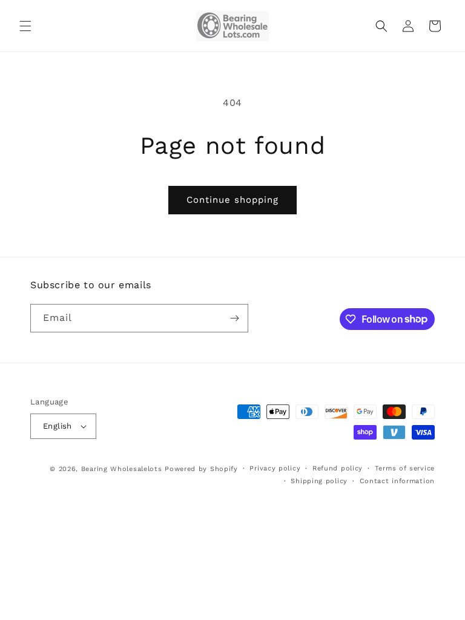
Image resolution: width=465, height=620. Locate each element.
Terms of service (405, 468)
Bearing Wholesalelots (121, 469)
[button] (25, 26)
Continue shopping (232, 199)
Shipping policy (319, 481)
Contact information (397, 481)
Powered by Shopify (201, 469)
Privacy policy (274, 468)
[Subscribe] (234, 318)
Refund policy (337, 468)
